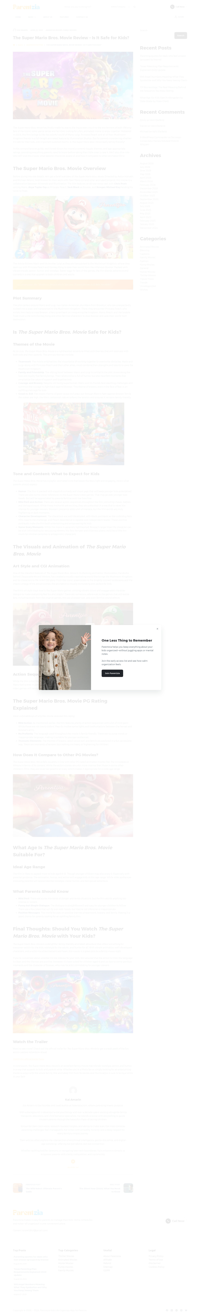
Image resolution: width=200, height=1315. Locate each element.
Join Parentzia (112, 673)
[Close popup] (157, 629)
